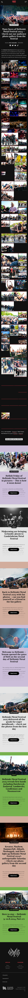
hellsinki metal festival (14, 439)
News (14, 527)
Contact (20, 968)
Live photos (14, 24)
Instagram (14, 431)
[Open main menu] (26, 2)
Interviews (7, 966)
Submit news (20, 966)
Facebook (15, 433)
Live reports (14, 910)
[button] (9, 65)
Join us (20, 965)
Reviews (8, 968)
